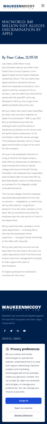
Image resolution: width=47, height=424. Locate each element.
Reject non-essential (23, 408)
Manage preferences (23, 415)
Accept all (23, 400)
